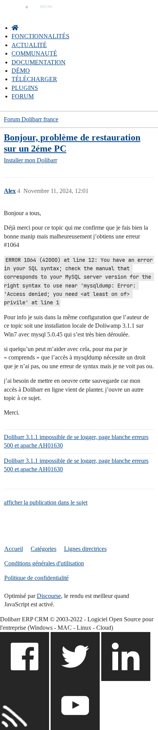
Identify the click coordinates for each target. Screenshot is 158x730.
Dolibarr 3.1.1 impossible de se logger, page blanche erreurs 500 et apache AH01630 (76, 441)
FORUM (23, 96)
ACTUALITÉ (29, 45)
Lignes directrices (85, 548)
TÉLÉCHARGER (34, 79)
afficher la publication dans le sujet (45, 502)
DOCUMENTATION (39, 62)
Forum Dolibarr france (31, 119)
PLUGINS (25, 88)
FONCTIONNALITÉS (40, 36)
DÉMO (21, 70)
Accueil (13, 548)
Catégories (43, 548)
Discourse (49, 596)
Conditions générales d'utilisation (44, 563)
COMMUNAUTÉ (34, 53)
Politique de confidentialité (36, 578)
